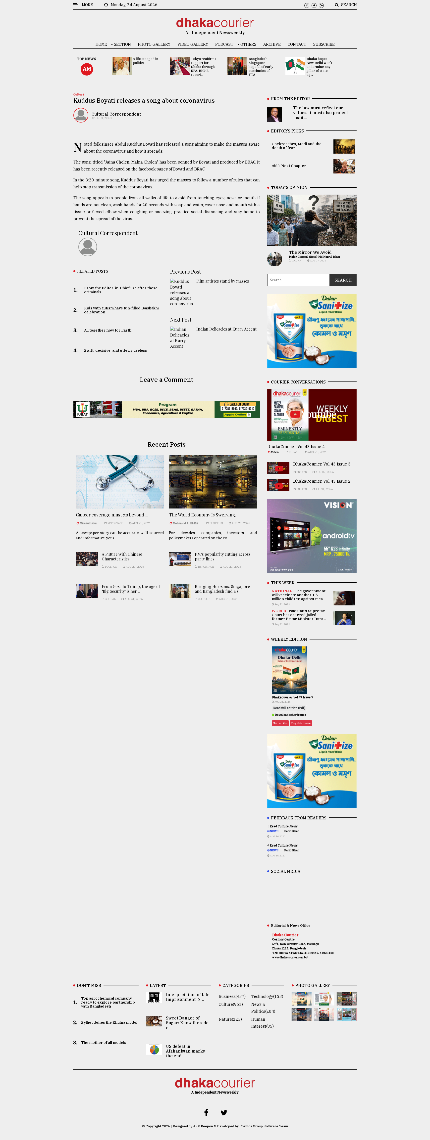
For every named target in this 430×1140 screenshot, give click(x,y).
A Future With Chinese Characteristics (122, 556)
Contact (297, 44)
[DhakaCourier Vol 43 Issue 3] (347, 1002)
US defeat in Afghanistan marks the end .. (185, 1051)
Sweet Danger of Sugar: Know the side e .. (187, 1022)
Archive (272, 44)
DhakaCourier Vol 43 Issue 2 (322, 481)
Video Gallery (192, 44)
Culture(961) (231, 1004)
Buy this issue (301, 723)
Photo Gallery (154, 44)
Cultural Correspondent (116, 114)
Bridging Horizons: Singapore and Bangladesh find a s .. (222, 589)
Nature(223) (230, 1019)
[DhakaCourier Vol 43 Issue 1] (324, 1017)
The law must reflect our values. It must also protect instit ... (320, 112)
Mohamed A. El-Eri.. (186, 523)
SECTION (122, 44)
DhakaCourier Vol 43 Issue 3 (322, 464)
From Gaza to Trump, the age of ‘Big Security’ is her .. (131, 589)
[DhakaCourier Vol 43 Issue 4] (324, 1002)
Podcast (224, 44)
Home (101, 44)
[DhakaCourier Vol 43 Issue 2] (302, 1017)
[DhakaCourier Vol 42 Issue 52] (347, 1017)
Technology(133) (267, 996)
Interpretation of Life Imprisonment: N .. (188, 997)
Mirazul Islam (89, 523)
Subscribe (324, 44)
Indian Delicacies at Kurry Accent (226, 329)
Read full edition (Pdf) (289, 708)
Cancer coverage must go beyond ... (112, 515)
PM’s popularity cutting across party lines (222, 556)
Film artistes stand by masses (222, 281)
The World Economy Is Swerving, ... (204, 515)
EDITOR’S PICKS (287, 130)
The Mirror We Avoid (310, 252)
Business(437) (232, 996)
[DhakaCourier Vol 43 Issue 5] (302, 1002)
